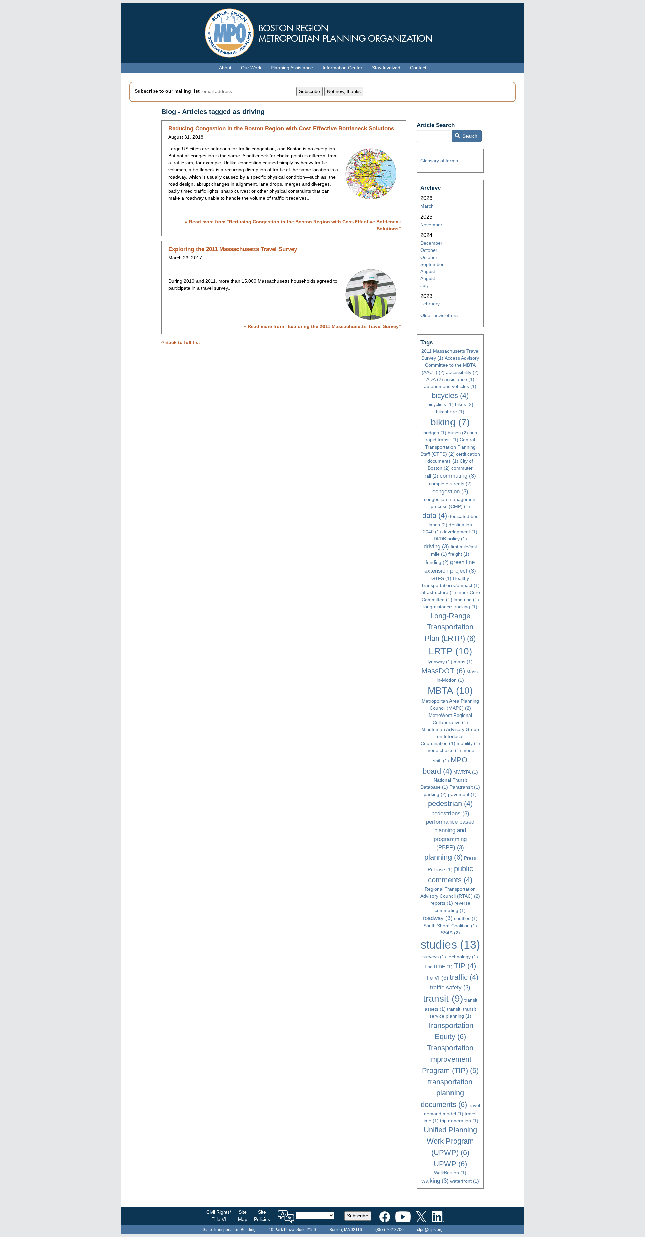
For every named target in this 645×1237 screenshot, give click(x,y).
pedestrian (450, 803)
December (431, 243)
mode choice (443, 750)
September (432, 264)
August (427, 271)
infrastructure (438, 592)
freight (458, 554)
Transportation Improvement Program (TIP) (450, 1059)
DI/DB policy (450, 538)
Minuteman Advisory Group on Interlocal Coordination (450, 736)
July (424, 285)
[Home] (322, 31)
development (459, 531)
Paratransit (464, 787)
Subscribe (357, 1216)
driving (436, 546)
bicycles (450, 395)
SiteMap (242, 1215)
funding (437, 562)
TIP (465, 966)
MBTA (450, 690)
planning (443, 857)
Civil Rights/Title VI (218, 1215)
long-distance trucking (450, 606)
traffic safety (450, 987)
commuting (458, 476)
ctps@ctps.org (430, 1229)
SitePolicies (262, 1215)
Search (469, 136)
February (430, 303)
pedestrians (450, 813)
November (431, 224)
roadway (438, 918)
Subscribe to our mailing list (167, 91)
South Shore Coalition (450, 925)
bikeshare (450, 411)
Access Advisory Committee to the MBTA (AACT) (450, 365)
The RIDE (438, 966)
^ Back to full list (180, 342)
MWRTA (465, 772)
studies (450, 944)
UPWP (450, 1164)
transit (443, 998)
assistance (459, 379)
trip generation (459, 1120)
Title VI (435, 978)
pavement (462, 794)
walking (435, 1180)
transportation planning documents (447, 1093)
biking (450, 422)
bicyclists (440, 404)
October (428, 250)
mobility (468, 743)
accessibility (462, 372)
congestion (450, 491)
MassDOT (443, 671)
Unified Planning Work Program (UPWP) (450, 1141)
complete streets (450, 483)
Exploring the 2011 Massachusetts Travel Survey (232, 249)
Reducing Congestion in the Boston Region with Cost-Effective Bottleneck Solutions (281, 128)
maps (463, 661)
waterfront (464, 1181)
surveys (434, 956)
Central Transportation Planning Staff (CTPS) (448, 447)
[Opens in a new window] (385, 1215)
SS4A (450, 932)
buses (458, 432)
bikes (464, 404)
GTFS (441, 578)
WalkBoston (450, 1172)
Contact (418, 67)
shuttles (466, 918)
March (427, 206)
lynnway (440, 661)
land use (466, 599)
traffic (464, 977)
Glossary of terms (439, 160)
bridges (434, 432)
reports (441, 903)
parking (435, 794)
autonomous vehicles (450, 386)
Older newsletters (439, 315)
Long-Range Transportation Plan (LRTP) (450, 627)
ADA (434, 379)
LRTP (450, 651)
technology (462, 956)
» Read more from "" (322, 326)
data (434, 515)
